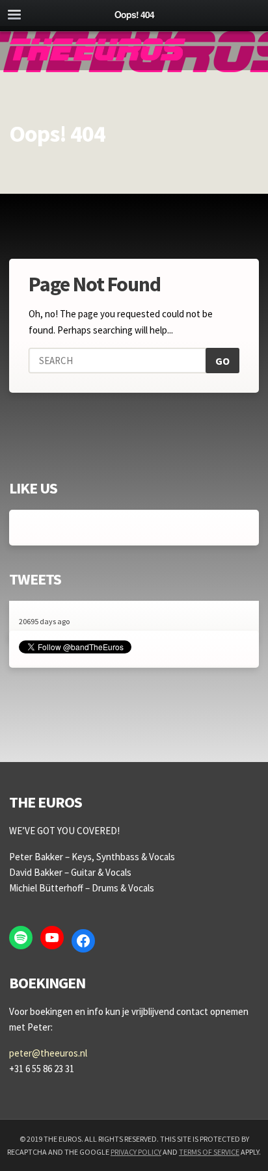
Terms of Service (209, 1152)
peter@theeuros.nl (48, 1053)
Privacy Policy (136, 1152)
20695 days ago (44, 621)
